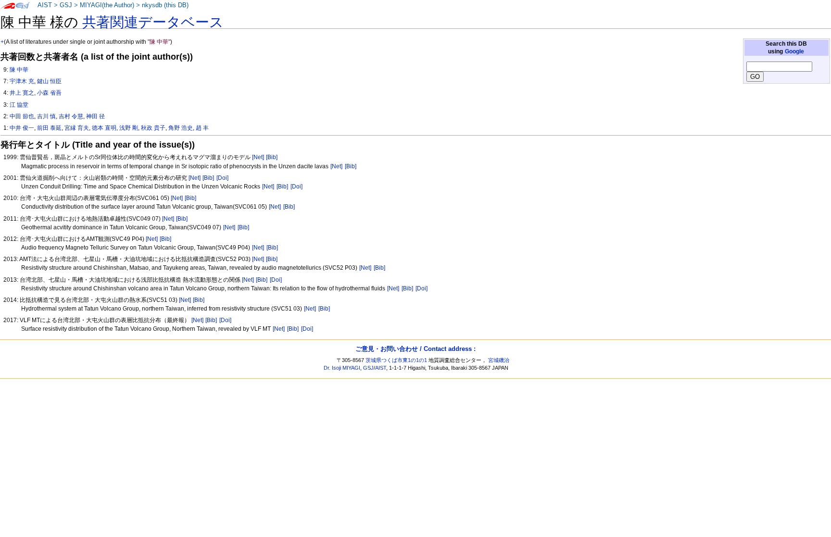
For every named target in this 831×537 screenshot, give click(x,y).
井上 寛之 (22, 92)
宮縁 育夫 (76, 128)
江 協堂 (19, 104)
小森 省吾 (49, 92)
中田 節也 (22, 116)
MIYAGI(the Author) (107, 5)
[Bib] (271, 157)
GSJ (66, 5)
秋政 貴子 (153, 128)
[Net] (258, 157)
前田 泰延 (49, 128)
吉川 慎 (46, 116)
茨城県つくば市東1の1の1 (396, 360)
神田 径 (95, 116)
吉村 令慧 (71, 116)
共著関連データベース (153, 22)
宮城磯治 (498, 360)
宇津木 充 (22, 81)
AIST (45, 5)
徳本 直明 (104, 128)
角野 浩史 (180, 128)
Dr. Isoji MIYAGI (342, 368)
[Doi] (222, 178)
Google (794, 51)
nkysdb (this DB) (165, 5)
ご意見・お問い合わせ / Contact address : (415, 348)
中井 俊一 (22, 128)
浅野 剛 (128, 128)
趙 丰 (202, 128)
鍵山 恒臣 (49, 81)
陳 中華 (19, 69)
